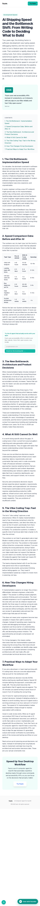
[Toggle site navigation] (4, 902)
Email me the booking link (15, 351)
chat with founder (28, 901)
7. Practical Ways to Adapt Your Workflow (19, 149)
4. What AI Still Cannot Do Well (16, 137)
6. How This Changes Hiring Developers (19, 146)
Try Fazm (33, 3)
